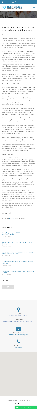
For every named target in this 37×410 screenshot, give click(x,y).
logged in (11, 218)
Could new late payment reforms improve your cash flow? (17, 262)
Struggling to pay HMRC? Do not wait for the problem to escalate (16, 233)
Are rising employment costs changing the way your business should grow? (17, 252)
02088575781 (7, 2)
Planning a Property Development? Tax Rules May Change (18, 272)
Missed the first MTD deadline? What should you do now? (18, 243)
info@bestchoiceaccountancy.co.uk (24, 2)
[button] (18, 373)
